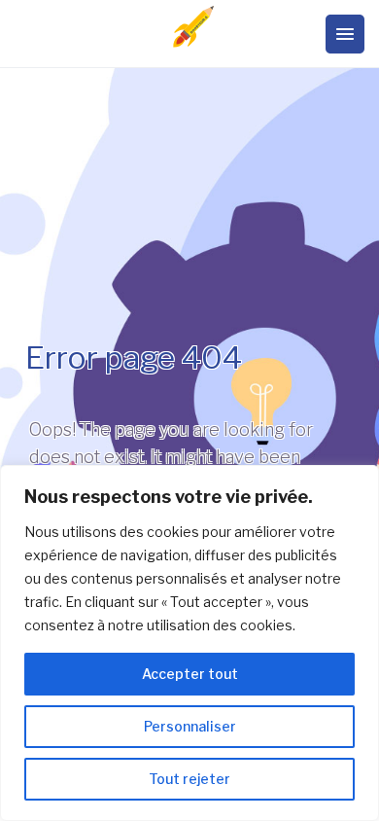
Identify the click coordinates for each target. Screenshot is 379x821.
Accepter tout (190, 673)
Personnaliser (190, 726)
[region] (189, 643)
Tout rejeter (189, 778)
